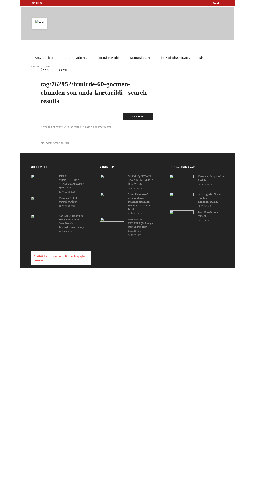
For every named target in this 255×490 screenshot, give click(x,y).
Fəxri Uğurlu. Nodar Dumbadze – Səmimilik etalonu (209, 198)
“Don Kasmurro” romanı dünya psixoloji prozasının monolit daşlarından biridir (139, 202)
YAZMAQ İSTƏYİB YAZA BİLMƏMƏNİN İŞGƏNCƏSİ (140, 180)
